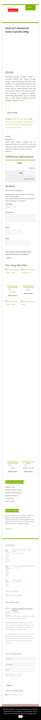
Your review (9, 212)
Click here (8, 529)
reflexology (24, 125)
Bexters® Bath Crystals (13, 493)
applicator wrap (18, 100)
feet (14, 122)
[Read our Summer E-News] (13, 695)
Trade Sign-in (13, 10)
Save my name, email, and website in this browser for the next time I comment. (18, 253)
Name (7, 227)
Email (7, 239)
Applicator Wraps (11, 496)
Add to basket (12, 113)
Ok (20, 716)
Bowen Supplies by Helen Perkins (22, 610)
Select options (28, 471)
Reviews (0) (9, 139)
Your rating (8, 204)
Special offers (10, 501)
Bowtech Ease (10, 487)
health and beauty (22, 122)
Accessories (9, 498)
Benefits (8, 136)
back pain (8, 122)
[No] (38, 713)
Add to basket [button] (12, 295)
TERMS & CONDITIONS (12, 591)
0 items (29, 7)
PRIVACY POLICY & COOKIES (13, 595)
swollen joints (16, 127)
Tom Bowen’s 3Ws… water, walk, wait (23, 566)
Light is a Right (16, 580)
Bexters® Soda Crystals (20, 119)
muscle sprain (14, 125)
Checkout (10, 8)
